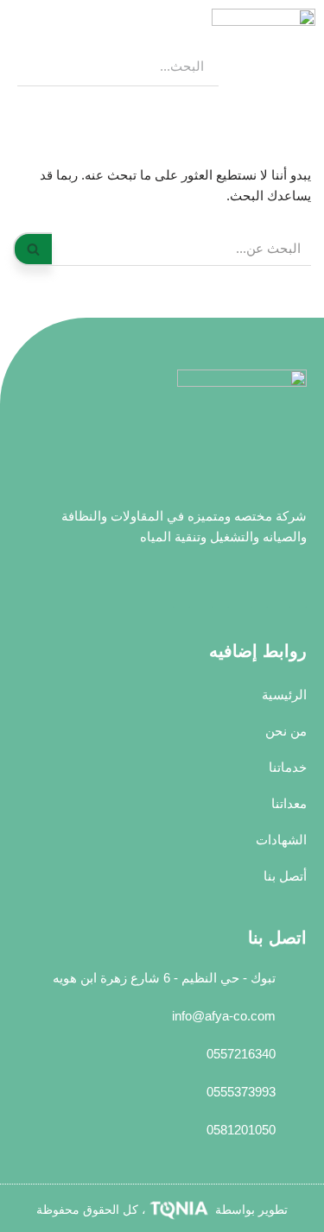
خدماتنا (288, 767)
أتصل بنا (285, 876)
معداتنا (289, 803)
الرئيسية (284, 694)
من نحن (286, 730)
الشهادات (281, 839)
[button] (21, 56)
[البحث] (32, 249)
